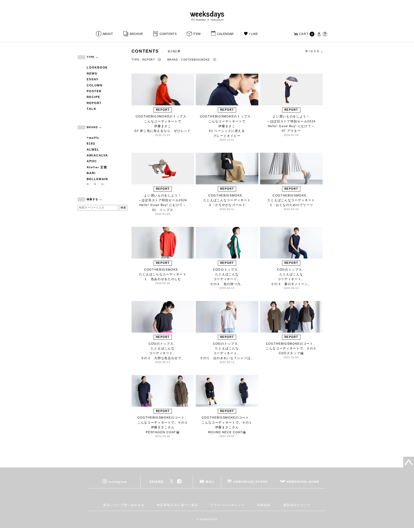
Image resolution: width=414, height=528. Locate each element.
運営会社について (297, 505)
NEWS (92, 73)
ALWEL (93, 149)
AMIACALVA (97, 155)
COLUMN (95, 85)
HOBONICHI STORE (250, 481)
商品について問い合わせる (123, 505)
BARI (91, 173)
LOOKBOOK (97, 67)
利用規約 (264, 505)
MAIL (210, 481)
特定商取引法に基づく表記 (177, 505)
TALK (91, 109)
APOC (92, 161)
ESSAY (93, 79)
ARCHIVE (136, 34)
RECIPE (93, 97)
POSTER (94, 91)
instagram (117, 481)
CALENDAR (225, 34)
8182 (91, 143)
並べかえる (312, 51)
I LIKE (253, 34)
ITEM (197, 34)
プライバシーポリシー (227, 505)
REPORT (94, 103)
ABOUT (107, 34)
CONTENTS (168, 34)
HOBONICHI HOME (302, 481)
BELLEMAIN (97, 179)
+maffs (93, 137)
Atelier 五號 (97, 167)
